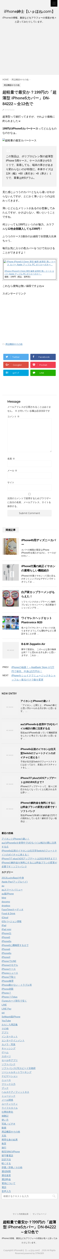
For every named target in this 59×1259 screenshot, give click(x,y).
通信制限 (6, 1171)
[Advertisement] (29, 50)
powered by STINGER (34, 1253)
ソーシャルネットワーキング (16, 1072)
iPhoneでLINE (9, 961)
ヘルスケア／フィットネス (15, 1092)
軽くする (6, 1163)
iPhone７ (6, 992)
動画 (4, 1127)
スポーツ (6, 1056)
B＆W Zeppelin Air (33, 644)
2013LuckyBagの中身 (13, 877)
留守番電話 (7, 1155)
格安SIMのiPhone (11, 1151)
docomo (6, 901)
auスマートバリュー (12, 889)
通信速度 (6, 1175)
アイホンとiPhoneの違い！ (35, 701)
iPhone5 (6, 937)
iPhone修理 (7, 981)
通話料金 (6, 1179)
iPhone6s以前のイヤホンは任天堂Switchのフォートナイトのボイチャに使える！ (38, 753)
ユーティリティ (10, 1104)
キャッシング (8, 1048)
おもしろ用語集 (10, 1024)
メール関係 (7, 1100)
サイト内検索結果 (21, 1214)
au (3, 885)
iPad (4, 925)
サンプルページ (39, 1214)
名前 (11, 458)
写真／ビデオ (8, 1123)
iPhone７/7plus (9, 996)
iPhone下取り (9, 977)
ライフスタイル (10, 1108)
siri (3, 1012)
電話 (4, 1187)
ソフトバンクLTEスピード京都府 (19, 1068)
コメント (13, 416)
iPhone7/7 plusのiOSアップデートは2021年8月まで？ (29, 858)
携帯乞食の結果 (10, 1139)
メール (12, 470)
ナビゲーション (10, 1076)
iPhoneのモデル (10, 965)
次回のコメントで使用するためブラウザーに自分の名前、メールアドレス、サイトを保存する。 (29, 502)
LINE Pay (6, 1008)
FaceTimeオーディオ (12, 909)
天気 (4, 1135)
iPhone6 (6, 949)
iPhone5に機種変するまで (15, 945)
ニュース (6, 1080)
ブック (5, 1088)
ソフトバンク (8, 1064)
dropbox (6, 905)
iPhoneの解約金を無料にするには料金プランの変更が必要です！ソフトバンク (38, 806)
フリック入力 (8, 1084)
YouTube (6, 1020)
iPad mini (6, 929)
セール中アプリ (10, 1060)
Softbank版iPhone (11, 1016)
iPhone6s (6, 953)
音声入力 (6, 1191)
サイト (10, 482)
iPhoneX (6, 957)
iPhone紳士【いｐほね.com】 (29, 11)
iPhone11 (6, 933)
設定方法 (6, 1159)
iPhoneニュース (10, 973)
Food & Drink (8, 913)
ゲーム (5, 1052)
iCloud (5, 917)
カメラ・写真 (8, 1044)
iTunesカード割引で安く (14, 1000)
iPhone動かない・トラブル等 (17, 985)
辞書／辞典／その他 (12, 1167)
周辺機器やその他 (13, 344)
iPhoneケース (9, 969)
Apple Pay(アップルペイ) (15, 881)
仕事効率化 (7, 1112)
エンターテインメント (13, 1040)
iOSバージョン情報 (11, 921)
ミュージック (8, 1096)
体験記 (5, 1116)
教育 (4, 1143)
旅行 (4, 1147)
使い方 (5, 1119)
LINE (4, 1004)
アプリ (5, 1032)
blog (4, 897)
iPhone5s (6, 941)
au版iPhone (8, 893)
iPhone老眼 (7, 989)
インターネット (10, 1036)
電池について (8, 1183)
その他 (5, 1028)
